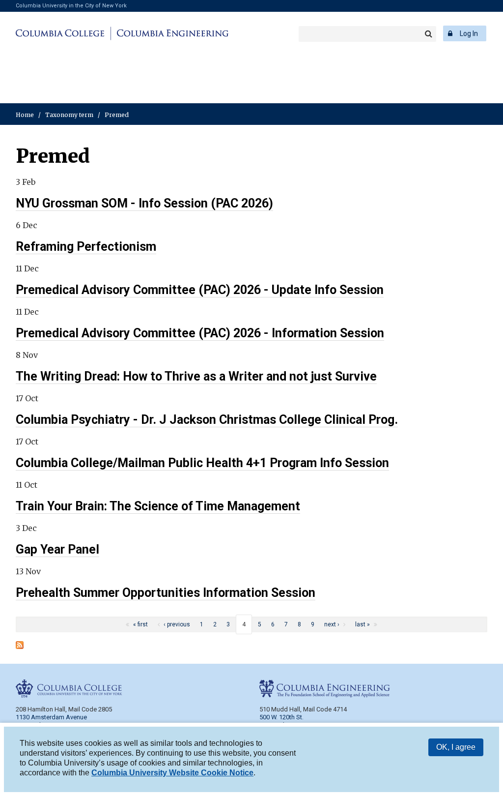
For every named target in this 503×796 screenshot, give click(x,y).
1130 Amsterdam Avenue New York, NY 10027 (51, 721)
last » (362, 624)
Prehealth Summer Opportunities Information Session (165, 593)
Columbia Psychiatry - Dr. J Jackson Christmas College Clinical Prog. (207, 420)
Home (25, 114)
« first (140, 624)
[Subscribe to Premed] (20, 646)
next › (331, 624)
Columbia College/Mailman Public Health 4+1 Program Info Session (202, 463)
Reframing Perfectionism (86, 246)
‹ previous (177, 624)
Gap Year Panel (57, 549)
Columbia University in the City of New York (71, 5)
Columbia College (62, 33)
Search (428, 34)
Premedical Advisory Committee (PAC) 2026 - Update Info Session (200, 290)
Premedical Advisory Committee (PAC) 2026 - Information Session (200, 333)
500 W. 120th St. (281, 717)
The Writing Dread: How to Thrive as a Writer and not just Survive (196, 376)
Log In (469, 33)
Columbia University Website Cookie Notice (172, 772)
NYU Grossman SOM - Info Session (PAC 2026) (144, 203)
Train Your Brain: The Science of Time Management (158, 506)
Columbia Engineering (171, 33)
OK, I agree (455, 747)
